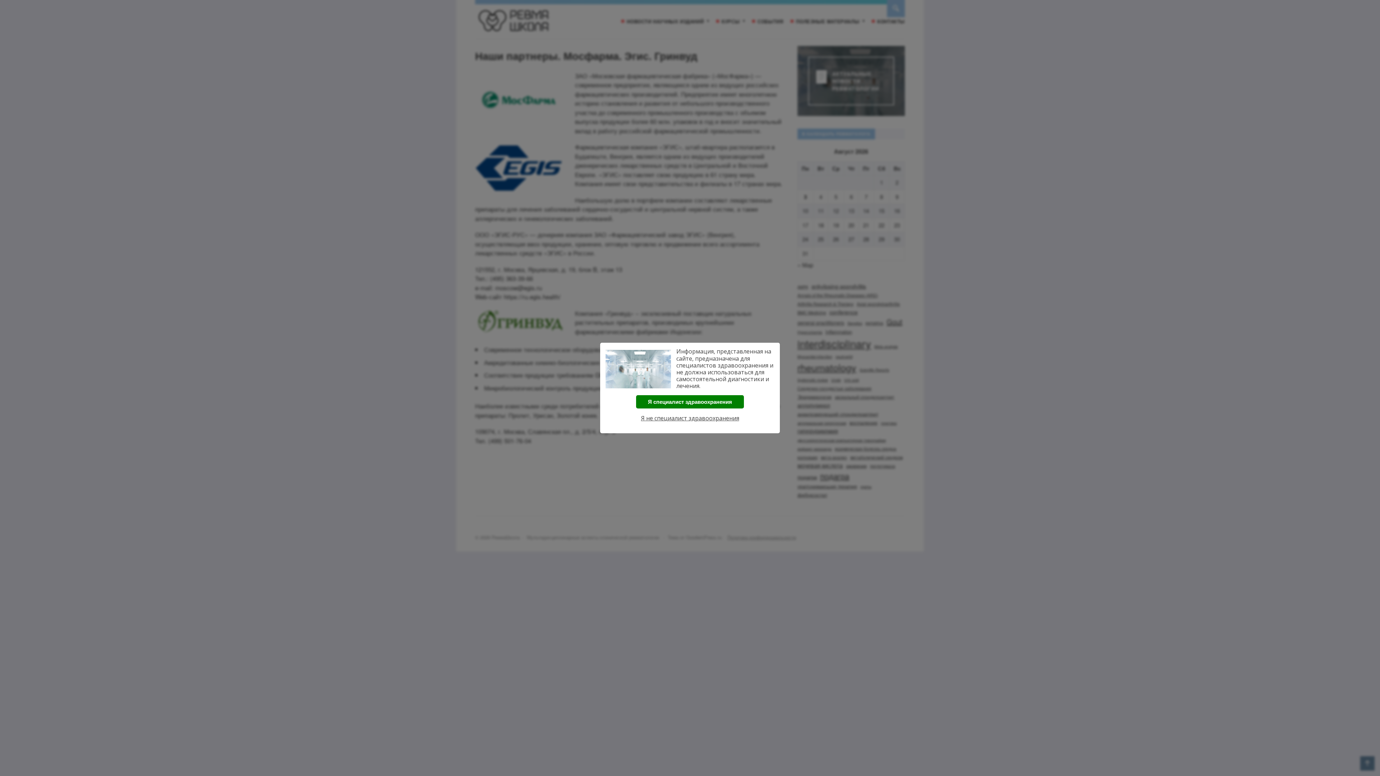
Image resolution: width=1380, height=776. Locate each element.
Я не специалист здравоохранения (690, 418)
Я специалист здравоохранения (690, 402)
